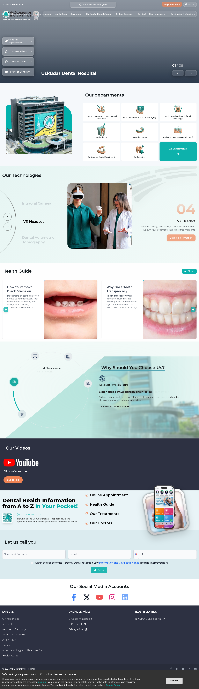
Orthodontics (10, 618)
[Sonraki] (7, 227)
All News (189, 271)
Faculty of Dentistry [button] (20, 72)
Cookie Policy (112, 685)
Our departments (20, 14)
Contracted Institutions (98, 14)
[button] (136, 554)
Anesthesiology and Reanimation (22, 650)
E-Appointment (78, 618)
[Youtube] (99, 597)
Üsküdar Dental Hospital (22, 669)
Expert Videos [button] (22, 51)
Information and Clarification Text (119, 562)
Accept (174, 680)
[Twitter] (86, 597)
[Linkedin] (125, 597)
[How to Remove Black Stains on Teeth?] (23, 309)
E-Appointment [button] (172, 4)
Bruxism (7, 645)
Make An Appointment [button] (20, 41)
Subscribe (13, 479)
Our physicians (43, 14)
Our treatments (157, 14)
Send (101, 570)
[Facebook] (73, 597)
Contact (142, 14)
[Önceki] (7, 217)
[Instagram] (112, 597)
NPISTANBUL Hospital (148, 618)
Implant (7, 624)
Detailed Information (181, 238)
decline (42, 682)
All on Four (9, 639)
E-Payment (75, 624)
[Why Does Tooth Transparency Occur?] (122, 309)
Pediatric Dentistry (13, 634)
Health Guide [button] (22, 61)
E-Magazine (76, 629)
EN (190, 4)
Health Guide (60, 14)
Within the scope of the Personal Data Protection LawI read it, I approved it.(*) (101, 562)
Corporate (75, 14)
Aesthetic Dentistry (14, 629)
